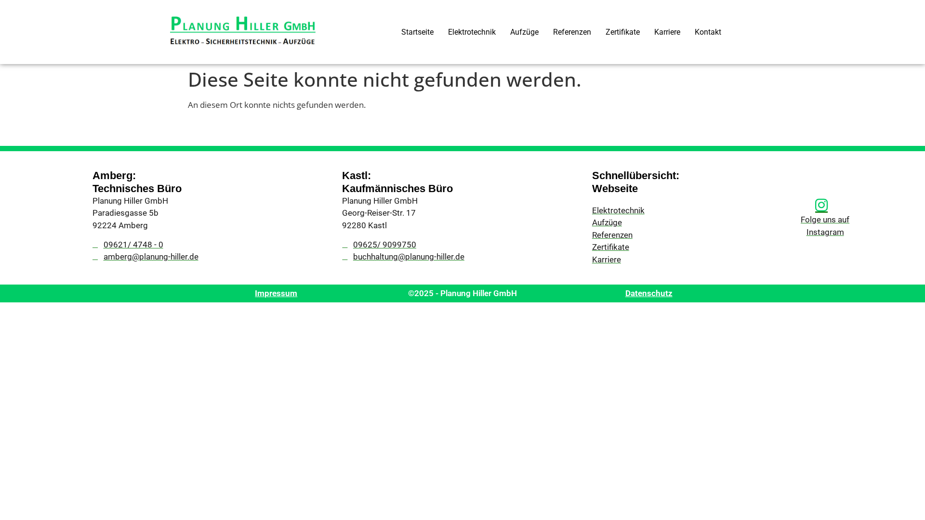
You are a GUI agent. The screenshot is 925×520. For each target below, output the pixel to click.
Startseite (417, 32)
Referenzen (572, 32)
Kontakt (708, 32)
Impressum (276, 293)
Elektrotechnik (472, 32)
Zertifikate (623, 32)
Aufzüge (524, 32)
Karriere (667, 32)
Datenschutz (649, 293)
